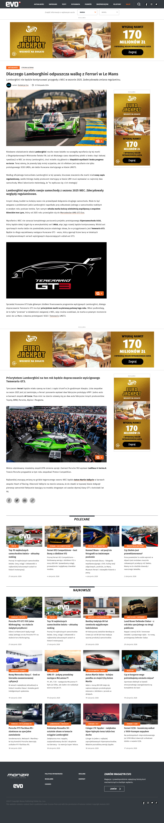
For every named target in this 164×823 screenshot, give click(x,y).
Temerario (54, 316)
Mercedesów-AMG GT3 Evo (72, 212)
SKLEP (128, 4)
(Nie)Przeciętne (102, 4)
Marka (82, 12)
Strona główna (27, 68)
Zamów (113, 789)
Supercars (53, 4)
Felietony (117, 4)
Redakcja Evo (23, 85)
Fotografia (75, 4)
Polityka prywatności (54, 774)
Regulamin (49, 779)
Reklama (82, 774)
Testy (64, 4)
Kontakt (82, 779)
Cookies (48, 784)
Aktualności (39, 4)
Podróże (88, 4)
